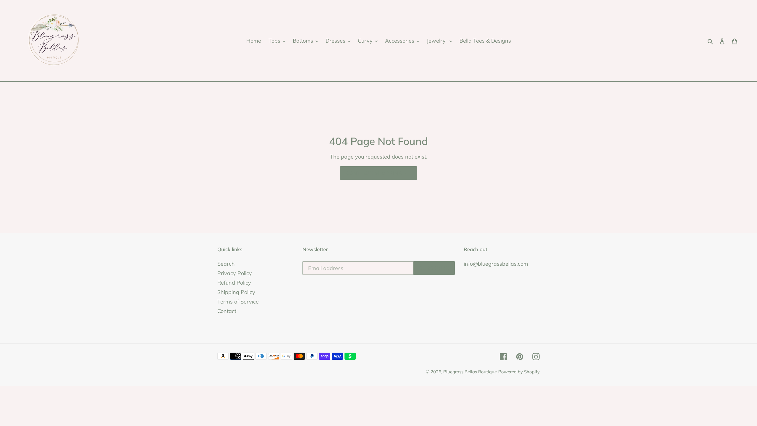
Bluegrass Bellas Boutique (470, 372)
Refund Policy (234, 282)
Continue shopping (374, 173)
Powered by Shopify (519, 372)
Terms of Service (238, 301)
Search (226, 263)
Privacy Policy (234, 273)
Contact (226, 311)
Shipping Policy (236, 292)
